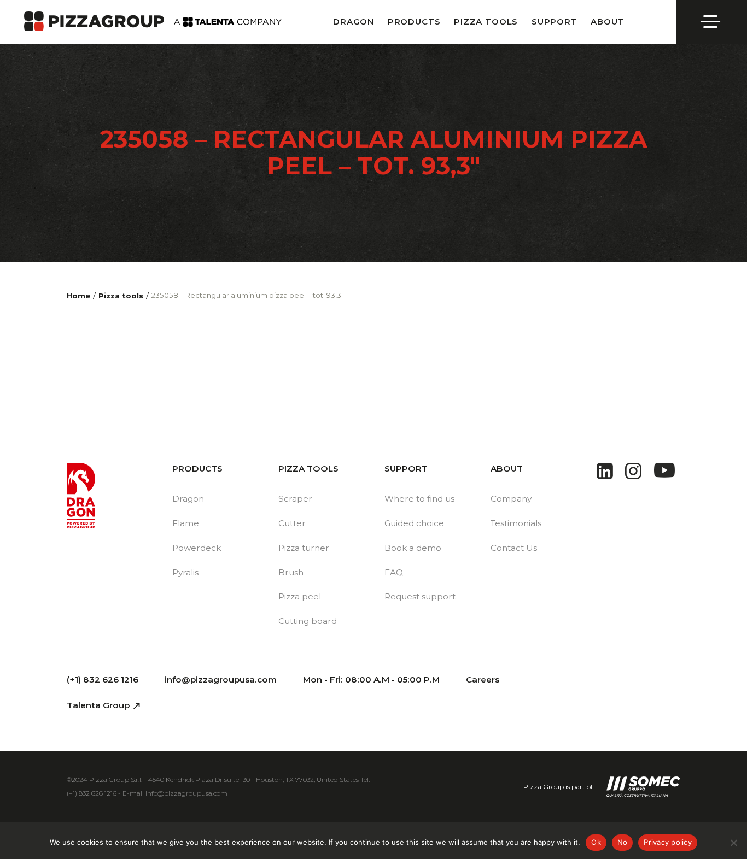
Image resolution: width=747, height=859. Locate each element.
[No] (733, 842)
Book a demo (412, 548)
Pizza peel (299, 596)
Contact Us (514, 548)
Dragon (353, 21)
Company (511, 498)
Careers (482, 679)
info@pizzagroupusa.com (221, 679)
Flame (185, 523)
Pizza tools (120, 295)
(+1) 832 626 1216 (102, 679)
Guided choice (414, 523)
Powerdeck (196, 548)
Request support (420, 596)
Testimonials (516, 523)
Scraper (295, 498)
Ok (596, 842)
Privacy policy (668, 842)
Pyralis (185, 572)
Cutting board (307, 621)
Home (78, 295)
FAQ (393, 572)
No (622, 842)
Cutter (292, 523)
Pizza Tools (486, 21)
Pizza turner (303, 548)
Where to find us (419, 498)
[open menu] (711, 22)
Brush (291, 572)
